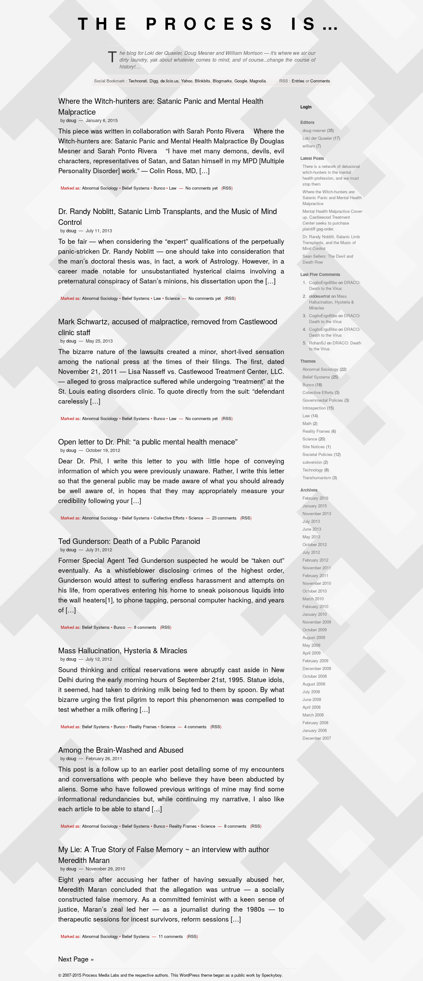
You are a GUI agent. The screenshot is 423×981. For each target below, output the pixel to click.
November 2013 (317, 513)
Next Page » (76, 958)
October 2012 (315, 544)
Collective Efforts (169, 518)
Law (173, 188)
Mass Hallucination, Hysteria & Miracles (122, 650)
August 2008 (314, 684)
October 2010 (315, 591)
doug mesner (314, 130)
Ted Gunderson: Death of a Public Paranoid (129, 540)
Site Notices (314, 446)
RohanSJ (317, 343)
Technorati (138, 81)
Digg (154, 81)
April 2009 (312, 653)
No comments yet (201, 188)
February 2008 (315, 722)
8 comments (145, 627)
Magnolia (258, 81)
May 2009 (311, 645)
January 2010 (315, 614)
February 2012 (315, 560)
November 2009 (317, 622)
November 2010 (317, 583)
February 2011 (315, 575)
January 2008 (315, 730)
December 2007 (317, 738)
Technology (313, 470)
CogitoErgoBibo (323, 282)
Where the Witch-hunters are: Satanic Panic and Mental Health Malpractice (332, 197)
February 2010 (315, 606)
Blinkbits (202, 81)
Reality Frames (143, 726)
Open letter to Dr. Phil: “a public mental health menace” (148, 441)
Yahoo (186, 81)
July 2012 (311, 552)
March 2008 (313, 715)
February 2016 (315, 498)
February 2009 (315, 660)
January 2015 (315, 506)
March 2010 (313, 599)
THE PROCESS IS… (212, 23)
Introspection (314, 408)
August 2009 (314, 637)
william (309, 146)
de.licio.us (169, 81)
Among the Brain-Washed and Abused (120, 749)
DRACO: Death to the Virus (334, 285)
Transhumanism (317, 477)
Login (306, 107)
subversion (312, 462)
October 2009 (315, 630)
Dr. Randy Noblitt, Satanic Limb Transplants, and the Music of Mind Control (331, 242)
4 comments (195, 726)
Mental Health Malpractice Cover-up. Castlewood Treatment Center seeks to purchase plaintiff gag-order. (333, 220)
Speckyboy (272, 975)
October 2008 (315, 676)
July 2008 (311, 691)
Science (172, 298)
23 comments (224, 518)
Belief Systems (136, 188)
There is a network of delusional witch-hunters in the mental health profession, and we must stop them (331, 175)
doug (71, 120)
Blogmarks (222, 81)
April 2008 (312, 707)
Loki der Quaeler (317, 138)
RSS (227, 188)
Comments (320, 81)
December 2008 (317, 668)
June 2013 (312, 529)
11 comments (171, 936)
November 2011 (317, 568)
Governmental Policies (323, 400)
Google (240, 81)
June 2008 (312, 699)
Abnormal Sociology (100, 188)
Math (307, 423)
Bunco (159, 188)
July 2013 (311, 521)
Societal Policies (318, 454)
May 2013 (311, 537)
